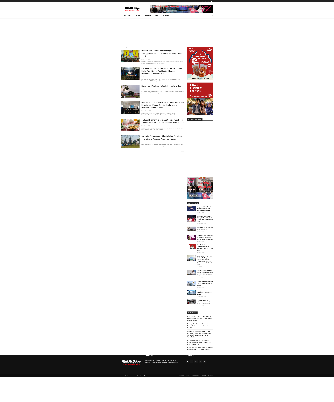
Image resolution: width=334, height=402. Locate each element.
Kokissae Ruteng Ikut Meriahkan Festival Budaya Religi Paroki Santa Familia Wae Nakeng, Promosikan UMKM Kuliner (161, 71)
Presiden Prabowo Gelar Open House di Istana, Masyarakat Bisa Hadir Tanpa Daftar (205, 247)
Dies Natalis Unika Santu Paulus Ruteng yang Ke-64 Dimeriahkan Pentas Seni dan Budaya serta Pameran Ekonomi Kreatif (162, 105)
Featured (166, 16)
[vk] (208, 1)
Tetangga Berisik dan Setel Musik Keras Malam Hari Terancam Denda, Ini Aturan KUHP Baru (198, 326)
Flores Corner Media (142, 375)
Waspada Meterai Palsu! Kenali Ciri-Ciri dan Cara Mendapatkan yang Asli (204, 208)
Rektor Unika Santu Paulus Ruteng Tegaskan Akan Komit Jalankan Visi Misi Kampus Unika (205, 273)
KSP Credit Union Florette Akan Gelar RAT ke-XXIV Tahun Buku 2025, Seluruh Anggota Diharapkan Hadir (199, 318)
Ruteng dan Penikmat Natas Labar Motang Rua (161, 86)
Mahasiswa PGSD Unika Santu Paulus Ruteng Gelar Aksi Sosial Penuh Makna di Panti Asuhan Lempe (199, 342)
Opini (156, 16)
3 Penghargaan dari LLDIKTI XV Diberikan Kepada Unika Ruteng (205, 292)
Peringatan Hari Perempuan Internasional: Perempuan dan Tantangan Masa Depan (205, 237)
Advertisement (195, 375)
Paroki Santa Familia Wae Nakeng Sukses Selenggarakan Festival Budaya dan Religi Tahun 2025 (161, 53)
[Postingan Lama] (182, 151)
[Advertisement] (167, 32)
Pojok (124, 16)
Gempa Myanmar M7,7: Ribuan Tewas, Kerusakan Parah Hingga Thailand (204, 302)
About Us (210, 375)
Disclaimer (181, 375)
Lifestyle (148, 16)
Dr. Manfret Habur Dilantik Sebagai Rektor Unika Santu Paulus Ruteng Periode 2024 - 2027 (205, 219)
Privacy (188, 375)
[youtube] (211, 1)
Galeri (138, 16)
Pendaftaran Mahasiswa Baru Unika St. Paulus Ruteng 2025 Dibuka (205, 283)
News (130, 16)
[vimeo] (205, 1)
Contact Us (203, 375)
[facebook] (202, 1)
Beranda (123, 48)
